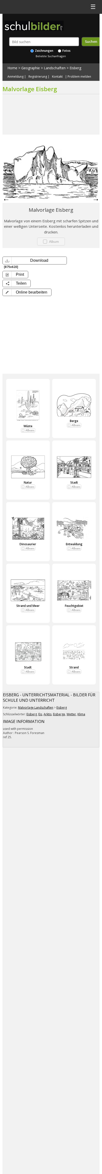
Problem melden (79, 76)
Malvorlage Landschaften (35, 707)
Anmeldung (15, 76)
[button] (26, 292)
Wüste (28, 426)
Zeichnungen (43, 51)
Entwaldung (74, 544)
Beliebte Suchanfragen (51, 56)
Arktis (47, 714)
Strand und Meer (28, 606)
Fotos (66, 51)
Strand (74, 667)
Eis (40, 714)
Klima (81, 714)
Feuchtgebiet (74, 606)
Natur (28, 482)
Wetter (71, 714)
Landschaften (55, 68)
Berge (74, 421)
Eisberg (75, 68)
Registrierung (37, 76)
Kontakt (57, 76)
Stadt (74, 482)
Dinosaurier (28, 544)
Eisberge (59, 714)
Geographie (30, 68)
